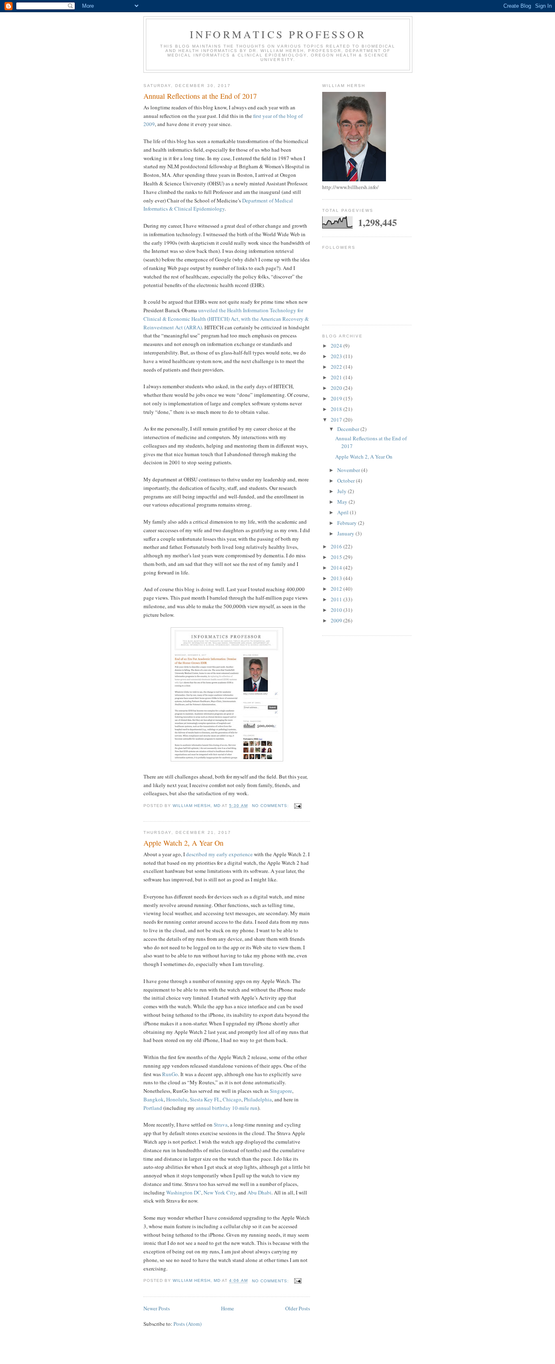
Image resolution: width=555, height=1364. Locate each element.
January (346, 533)
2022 (337, 366)
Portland (152, 1108)
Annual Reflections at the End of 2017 (200, 96)
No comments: (271, 805)
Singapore (281, 1090)
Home (227, 1308)
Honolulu (176, 1099)
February (347, 522)
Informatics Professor (278, 34)
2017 (337, 419)
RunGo (170, 1074)
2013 (337, 578)
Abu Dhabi (259, 1192)
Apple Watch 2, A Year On (183, 843)
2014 (337, 567)
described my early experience (219, 854)
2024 (337, 345)
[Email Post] (298, 805)
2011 (337, 599)
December (348, 429)
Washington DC (183, 1192)
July (342, 491)
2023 (337, 356)
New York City (220, 1192)
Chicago (232, 1099)
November (349, 470)
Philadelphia (258, 1099)
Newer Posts (156, 1308)
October (346, 480)
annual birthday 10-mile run (227, 1108)
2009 (337, 620)
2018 (337, 409)
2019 (337, 398)
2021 (337, 377)
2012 (337, 588)
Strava (221, 1124)
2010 (337, 609)
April (343, 512)
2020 (337, 388)
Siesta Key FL (205, 1099)
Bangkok (153, 1099)
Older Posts (297, 1308)
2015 (337, 557)
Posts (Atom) (187, 1323)
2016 (337, 546)
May (343, 501)
